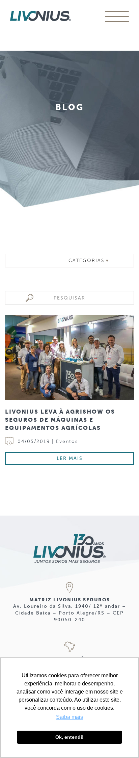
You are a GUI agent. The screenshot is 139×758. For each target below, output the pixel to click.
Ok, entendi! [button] (69, 737)
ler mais (70, 458)
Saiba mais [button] (69, 717)
